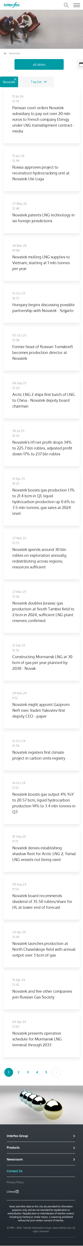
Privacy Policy (15, 1182)
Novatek (9, 82)
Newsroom (14, 53)
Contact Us (15, 1171)
